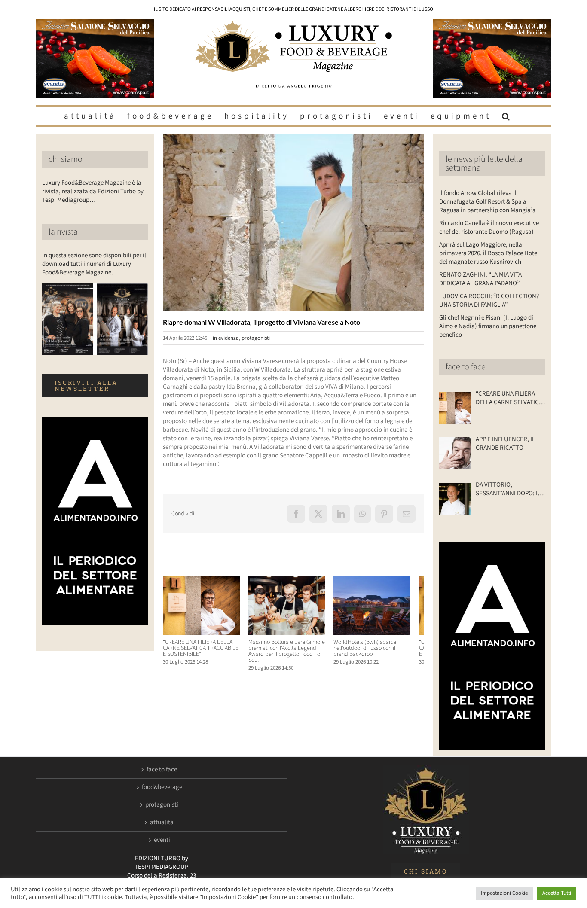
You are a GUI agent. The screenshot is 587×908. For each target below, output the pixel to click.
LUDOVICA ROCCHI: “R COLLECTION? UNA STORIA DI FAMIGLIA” (489, 300)
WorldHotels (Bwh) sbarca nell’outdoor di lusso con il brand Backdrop (382, 651)
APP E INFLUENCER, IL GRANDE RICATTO (505, 443)
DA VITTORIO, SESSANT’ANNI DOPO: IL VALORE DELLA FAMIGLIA (508, 489)
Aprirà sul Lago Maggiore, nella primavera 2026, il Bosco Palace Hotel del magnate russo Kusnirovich (489, 253)
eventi (162, 840)
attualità (162, 822)
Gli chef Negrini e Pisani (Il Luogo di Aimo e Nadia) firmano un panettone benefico (487, 326)
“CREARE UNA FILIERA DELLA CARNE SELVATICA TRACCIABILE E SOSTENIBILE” (203, 651)
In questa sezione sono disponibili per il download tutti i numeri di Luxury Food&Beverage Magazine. (94, 264)
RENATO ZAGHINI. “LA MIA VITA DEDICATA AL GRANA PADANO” (480, 279)
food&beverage (162, 787)
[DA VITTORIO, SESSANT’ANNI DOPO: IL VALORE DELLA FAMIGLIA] (455, 499)
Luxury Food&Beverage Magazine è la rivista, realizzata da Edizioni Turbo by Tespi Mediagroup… (93, 191)
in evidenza (226, 338)
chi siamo (66, 159)
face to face (466, 367)
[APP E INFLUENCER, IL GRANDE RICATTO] (455, 453)
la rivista (63, 232)
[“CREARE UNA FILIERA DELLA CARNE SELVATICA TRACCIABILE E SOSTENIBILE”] (203, 580)
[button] (507, 116)
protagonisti (256, 338)
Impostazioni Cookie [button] (504, 893)
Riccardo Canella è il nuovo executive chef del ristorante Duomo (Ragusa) (489, 227)
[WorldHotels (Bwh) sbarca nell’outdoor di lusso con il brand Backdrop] (383, 580)
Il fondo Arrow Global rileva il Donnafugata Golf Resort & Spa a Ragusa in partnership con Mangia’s (487, 202)
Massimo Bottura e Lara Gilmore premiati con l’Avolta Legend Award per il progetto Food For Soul (291, 654)
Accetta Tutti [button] (556, 893)
